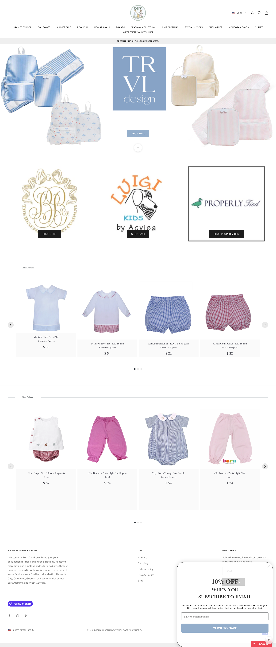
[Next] (265, 325)
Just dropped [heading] (28, 268)
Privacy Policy (145, 575)
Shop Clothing (170, 27)
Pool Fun (82, 27)
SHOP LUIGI (138, 234)
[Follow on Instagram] (17, 615)
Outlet (259, 27)
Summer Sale (64, 27)
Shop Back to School (138, 141)
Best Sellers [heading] (27, 397)
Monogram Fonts (239, 27)
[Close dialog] (269, 566)
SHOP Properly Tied (226, 234)
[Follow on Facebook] (9, 615)
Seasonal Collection (143, 27)
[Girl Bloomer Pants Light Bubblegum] (107, 439)
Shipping (143, 563)
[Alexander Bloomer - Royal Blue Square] (169, 310)
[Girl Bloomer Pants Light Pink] (230, 439)
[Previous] (11, 325)
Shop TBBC (49, 234)
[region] (138, 96)
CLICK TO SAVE (225, 628)
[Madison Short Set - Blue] (46, 306)
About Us (143, 557)
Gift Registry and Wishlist (138, 32)
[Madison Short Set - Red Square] (107, 310)
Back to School (22, 27)
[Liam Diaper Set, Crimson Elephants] (46, 439)
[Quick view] (72, 284)
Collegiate (44, 27)
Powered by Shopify (131, 630)
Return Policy (145, 569)
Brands (120, 27)
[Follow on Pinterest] (25, 615)
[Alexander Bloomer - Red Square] (230, 310)
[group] (46, 318)
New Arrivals (102, 27)
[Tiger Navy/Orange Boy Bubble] (169, 439)
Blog (140, 580)
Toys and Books (194, 27)
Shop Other (215, 27)
